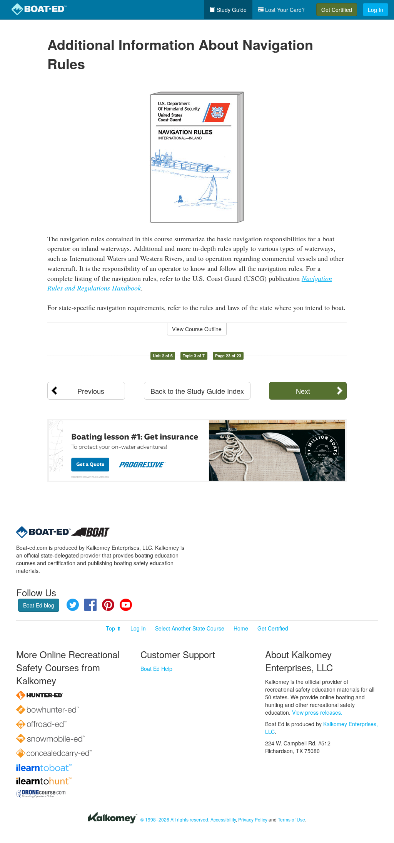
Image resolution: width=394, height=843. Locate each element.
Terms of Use (291, 819)
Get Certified (336, 9)
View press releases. (317, 712)
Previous (90, 391)
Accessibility (223, 819)
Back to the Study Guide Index (197, 391)
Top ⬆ (113, 628)
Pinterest (108, 605)
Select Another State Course (189, 628)
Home (241, 628)
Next (303, 391)
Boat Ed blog (38, 605)
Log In (375, 9)
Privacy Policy (252, 819)
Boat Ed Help (156, 668)
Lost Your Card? (284, 9)
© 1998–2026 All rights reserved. (174, 819)
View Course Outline (197, 329)
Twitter (73, 605)
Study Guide (231, 9)
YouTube (126, 605)
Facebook (90, 605)
